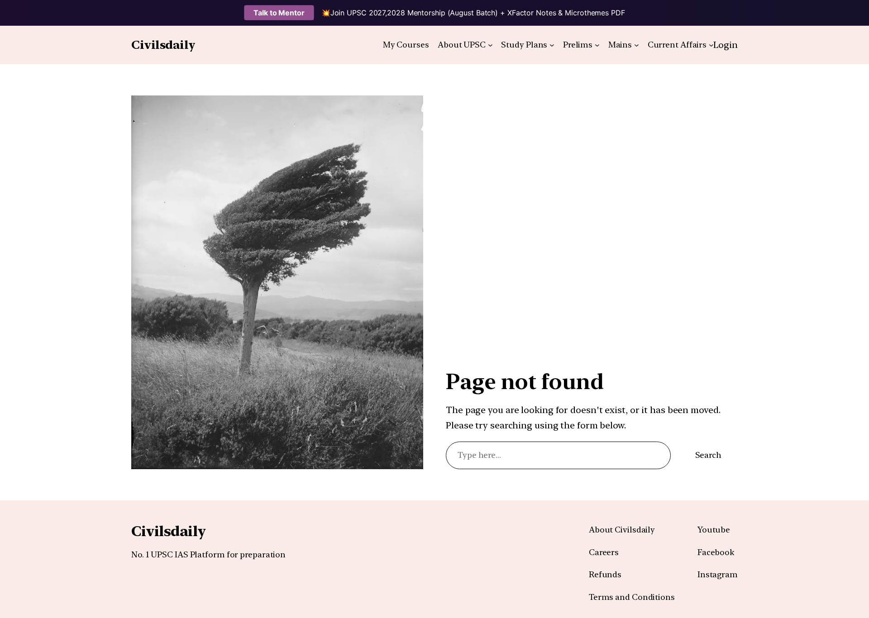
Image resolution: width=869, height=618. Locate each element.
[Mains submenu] (636, 45)
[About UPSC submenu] (490, 45)
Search (708, 455)
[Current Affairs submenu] (711, 45)
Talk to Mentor (279, 12)
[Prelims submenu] (597, 45)
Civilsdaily (163, 45)
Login (725, 44)
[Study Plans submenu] (551, 45)
